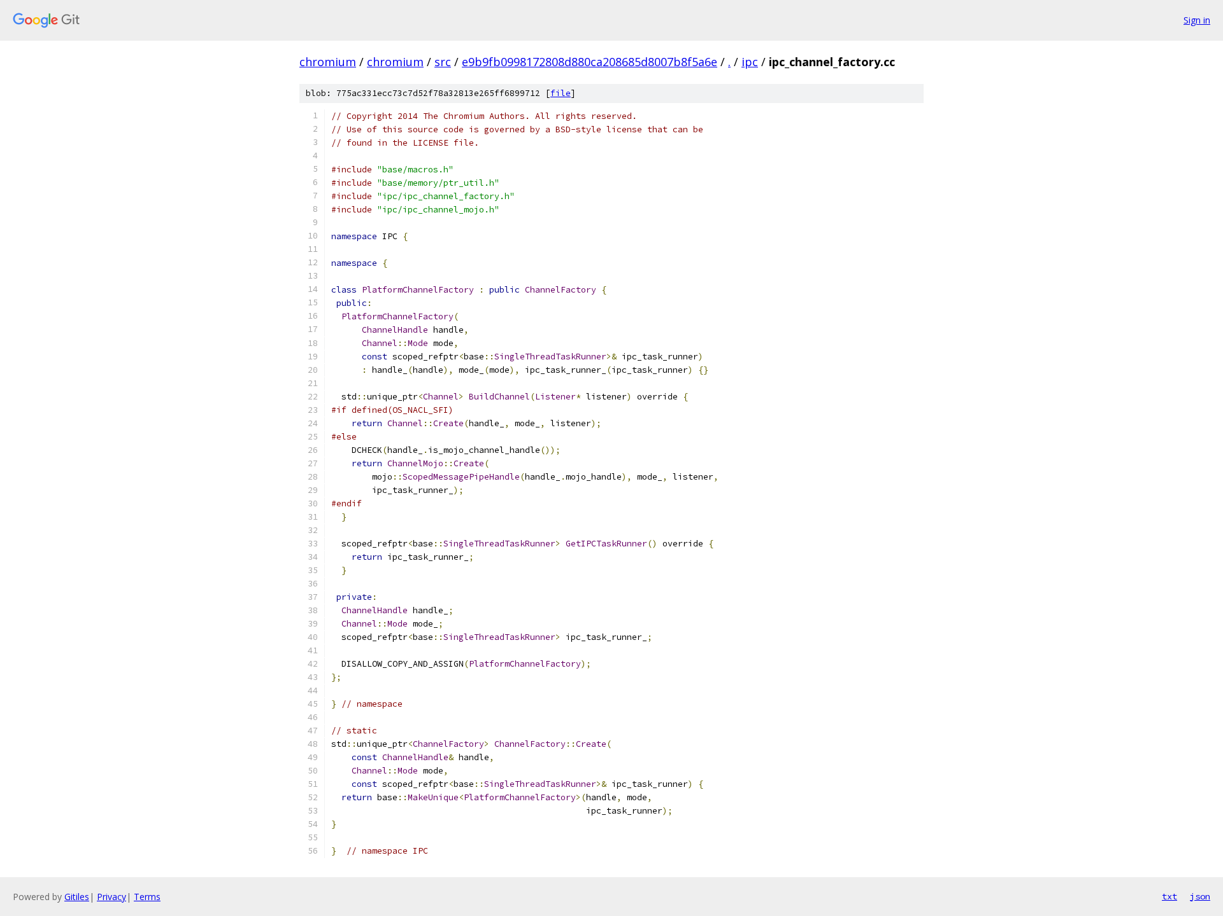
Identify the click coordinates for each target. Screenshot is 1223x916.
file (560, 93)
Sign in (1197, 20)
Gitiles (76, 897)
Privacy (111, 897)
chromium (327, 61)
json (1200, 896)
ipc (749, 61)
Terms (147, 897)
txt (1169, 896)
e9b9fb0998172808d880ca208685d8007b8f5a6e (589, 61)
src (442, 61)
